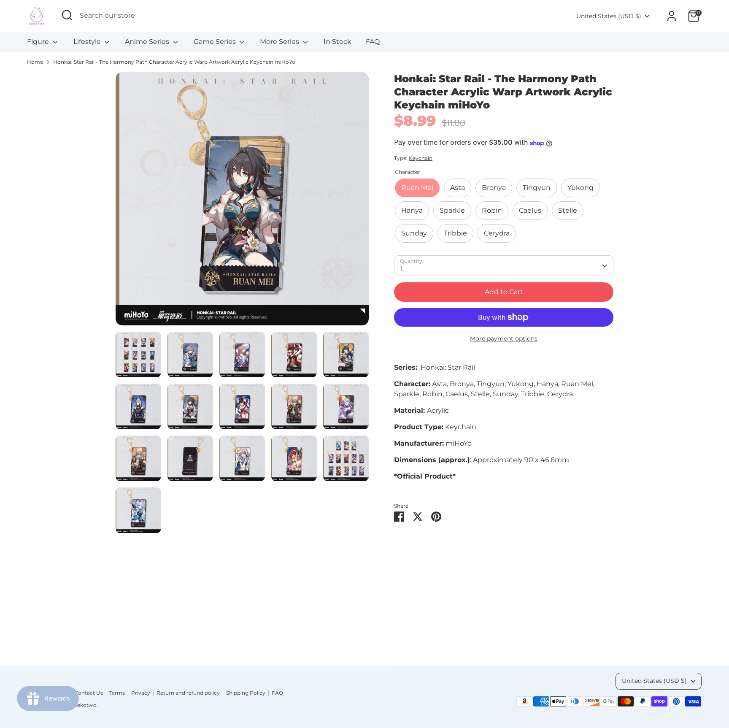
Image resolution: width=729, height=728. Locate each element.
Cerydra (497, 234)
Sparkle (452, 211)
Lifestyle (88, 42)
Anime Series (148, 42)
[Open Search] (67, 15)
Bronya (494, 188)
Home (35, 62)
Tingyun (537, 188)
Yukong (580, 188)
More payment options (503, 338)
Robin (492, 211)
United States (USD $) (608, 16)
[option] (242, 202)
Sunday (414, 234)
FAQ (373, 42)
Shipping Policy (245, 693)
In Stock (337, 42)
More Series (280, 42)
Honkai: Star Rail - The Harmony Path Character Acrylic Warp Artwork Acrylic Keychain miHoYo (174, 62)
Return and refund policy (188, 693)
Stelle (567, 211)
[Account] (671, 16)
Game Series (216, 42)
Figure (39, 42)
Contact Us (88, 693)
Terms (117, 693)
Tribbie (455, 234)
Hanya (412, 211)
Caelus (530, 211)
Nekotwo (85, 705)
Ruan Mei (417, 188)
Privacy (140, 693)
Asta (457, 188)
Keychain (420, 158)
